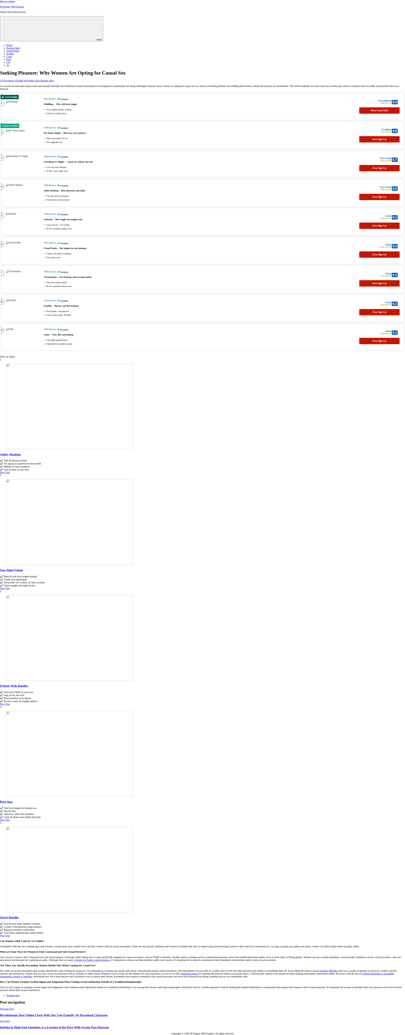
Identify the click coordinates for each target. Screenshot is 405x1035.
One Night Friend (11, 570)
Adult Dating (12, 51)
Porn (8, 59)
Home (9, 45)
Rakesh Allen (47, 80)
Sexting (10, 53)
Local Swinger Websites (325, 970)
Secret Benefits (9, 917)
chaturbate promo (189, 973)
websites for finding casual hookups (92, 960)
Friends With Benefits (14, 686)
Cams (9, 56)
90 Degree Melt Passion (12, 6)
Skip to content (7, 1)
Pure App (6, 801)
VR (8, 62)
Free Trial (5, 472)
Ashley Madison (10, 454)
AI (7, 65)
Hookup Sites (13, 48)
